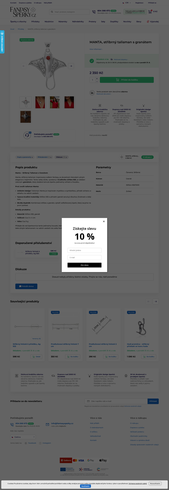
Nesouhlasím (155, 483)
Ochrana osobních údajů (138, 483)
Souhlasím (85, 486)
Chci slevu (84, 265)
